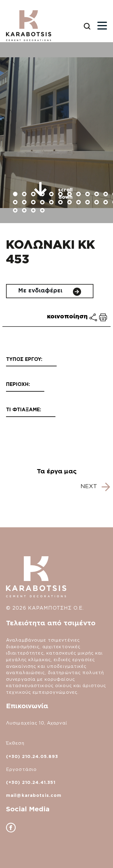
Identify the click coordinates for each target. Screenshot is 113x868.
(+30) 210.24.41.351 (30, 782)
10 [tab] (97, 195)
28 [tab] (43, 211)
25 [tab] (16, 211)
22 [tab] (97, 203)
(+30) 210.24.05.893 (32, 756)
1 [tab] (16, 195)
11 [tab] (106, 195)
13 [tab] (16, 203)
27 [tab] (34, 211)
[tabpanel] (56, 132)
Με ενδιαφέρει (41, 290)
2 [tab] (25, 195)
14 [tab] (25, 203)
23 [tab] (106, 203)
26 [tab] (25, 211)
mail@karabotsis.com (33, 795)
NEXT (89, 486)
